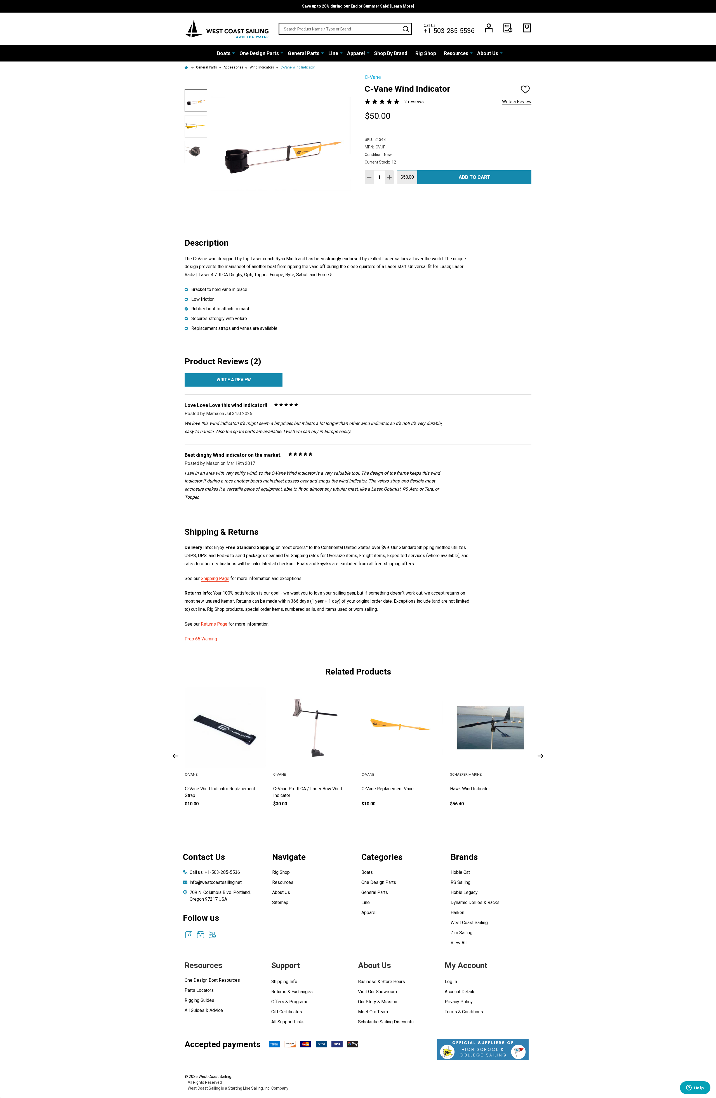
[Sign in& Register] (488, 27)
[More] (233, 53)
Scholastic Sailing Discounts (386, 1021)
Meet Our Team (373, 1011)
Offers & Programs (289, 1001)
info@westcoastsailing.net (216, 882)
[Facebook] (189, 935)
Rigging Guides (199, 1000)
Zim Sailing (461, 932)
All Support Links (288, 1021)
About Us (487, 53)
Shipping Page (215, 578)
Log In (451, 981)
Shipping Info (284, 981)
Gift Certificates (286, 1011)
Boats (223, 53)
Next (540, 756)
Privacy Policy (459, 1001)
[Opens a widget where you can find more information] (695, 1088)
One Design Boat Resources (212, 980)
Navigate (289, 857)
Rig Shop (425, 53)
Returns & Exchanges (292, 991)
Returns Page (214, 624)
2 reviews (414, 101)
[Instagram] (200, 935)
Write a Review (516, 101)
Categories (381, 857)
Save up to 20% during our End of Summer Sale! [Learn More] (358, 6)
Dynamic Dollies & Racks (475, 902)
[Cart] (526, 27)
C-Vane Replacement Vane (476, 788)
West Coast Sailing (469, 922)
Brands (464, 857)
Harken (457, 912)
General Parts (303, 53)
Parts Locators (199, 990)
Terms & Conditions (464, 1011)
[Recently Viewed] (507, 27)
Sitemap (280, 902)
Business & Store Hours (381, 981)
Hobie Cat (460, 872)
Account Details (460, 991)
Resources (456, 53)
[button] (483, 1049)
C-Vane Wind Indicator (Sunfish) (216, 788)
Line (333, 53)
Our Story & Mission (377, 1001)
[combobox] (345, 29)
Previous (175, 756)
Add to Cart (474, 177)
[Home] (187, 67)
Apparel (356, 53)
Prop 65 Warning (201, 639)
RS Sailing (460, 882)
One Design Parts (259, 53)
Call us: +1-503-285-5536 (215, 872)
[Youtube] (212, 935)
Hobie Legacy (464, 892)
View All (459, 942)
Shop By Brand (391, 53)
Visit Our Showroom (377, 991)
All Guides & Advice (204, 1010)
